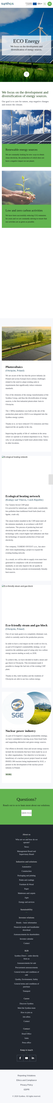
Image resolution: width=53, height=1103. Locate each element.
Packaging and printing (26, 876)
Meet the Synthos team (26, 1008)
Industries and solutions (26, 862)
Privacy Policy (26, 1085)
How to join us (26, 1012)
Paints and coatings (26, 880)
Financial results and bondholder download (26, 928)
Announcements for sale (26, 963)
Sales (27, 1038)
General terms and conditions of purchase (26, 985)
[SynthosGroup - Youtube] (26, 1058)
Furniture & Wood (26, 884)
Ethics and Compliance (26, 1080)
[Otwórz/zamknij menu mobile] (49, 4)
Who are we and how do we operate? (27, 840)
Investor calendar (26, 939)
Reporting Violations (26, 1076)
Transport (26, 991)
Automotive (26, 867)
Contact (27, 943)
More (9, 774)
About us (26, 834)
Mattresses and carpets (26, 893)
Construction (27, 871)
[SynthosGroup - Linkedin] (33, 1058)
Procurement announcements (26, 968)
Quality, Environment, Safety (26, 979)
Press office (26, 1043)
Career (26, 998)
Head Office (26, 1034)
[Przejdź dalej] (26, 74)
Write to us (26, 813)
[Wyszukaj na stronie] (44, 3)
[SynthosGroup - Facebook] (20, 1058)
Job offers (26, 1017)
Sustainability (26, 909)
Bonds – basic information (26, 923)
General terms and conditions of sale (26, 973)
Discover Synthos (26, 1004)
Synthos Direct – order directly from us (26, 957)
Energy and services (26, 902)
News (26, 847)
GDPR (26, 1090)
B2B (26, 951)
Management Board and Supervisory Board (26, 852)
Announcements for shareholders (26, 934)
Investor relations (26, 917)
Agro (27, 898)
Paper (26, 889)
